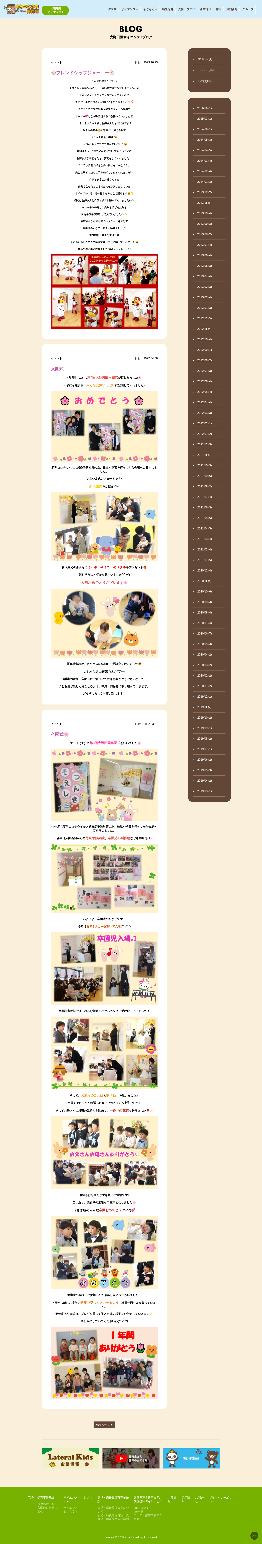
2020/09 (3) (204, 602)
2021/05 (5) (204, 517)
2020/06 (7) (204, 633)
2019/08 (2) (204, 738)
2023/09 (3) (204, 223)
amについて (141, 1507)
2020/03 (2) (204, 665)
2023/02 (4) (204, 297)
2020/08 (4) (204, 612)
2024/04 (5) (204, 150)
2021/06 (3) (204, 507)
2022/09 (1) (204, 349)
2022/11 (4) (204, 328)
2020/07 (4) (204, 623)
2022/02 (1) (204, 423)
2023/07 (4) (204, 244)
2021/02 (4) (204, 549)
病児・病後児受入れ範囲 (113, 1518)
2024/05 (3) (204, 139)
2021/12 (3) (204, 444)
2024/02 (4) (204, 171)
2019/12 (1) (204, 696)
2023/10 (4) (204, 213)
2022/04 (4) (204, 402)
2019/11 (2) (204, 707)
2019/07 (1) (204, 749)
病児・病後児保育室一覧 (113, 1515)
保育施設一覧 (46, 1504)
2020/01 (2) (204, 686)
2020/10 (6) (204, 591)
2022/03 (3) (204, 412)
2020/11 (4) (204, 581)
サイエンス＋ (129, 9)
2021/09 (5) (204, 475)
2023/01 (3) (204, 307)
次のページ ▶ (104, 1424)
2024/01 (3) (204, 181)
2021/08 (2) (204, 486)
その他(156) (204, 81)
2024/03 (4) (204, 160)
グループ (248, 9)
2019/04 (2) (204, 780)
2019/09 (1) (204, 728)
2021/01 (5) (204, 560)
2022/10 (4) (204, 339)
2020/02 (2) (204, 675)
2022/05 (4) (204, 391)
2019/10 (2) (204, 717)
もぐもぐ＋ (150, 9)
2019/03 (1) (204, 791)
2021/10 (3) (204, 465)
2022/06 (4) (204, 381)
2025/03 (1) (204, 118)
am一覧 (138, 1511)
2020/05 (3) (204, 644)
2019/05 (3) (204, 770)
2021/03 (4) (204, 538)
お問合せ (232, 9)
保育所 (112, 9)
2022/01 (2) (204, 433)
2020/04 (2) (204, 654)
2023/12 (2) (204, 192)
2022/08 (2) (204, 360)
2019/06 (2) (204, 759)
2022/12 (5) (204, 318)
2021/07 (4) (204, 496)
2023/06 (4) (204, 255)
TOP (31, 1497)
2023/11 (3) (204, 202)
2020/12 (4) (204, 570)
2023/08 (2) (204, 234)
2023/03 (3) (204, 286)
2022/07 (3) (204, 370)
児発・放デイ (186, 9)
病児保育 (167, 9)
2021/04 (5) (204, 528)
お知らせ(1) (204, 59)
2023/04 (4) (204, 276)
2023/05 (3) (204, 265)
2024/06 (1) (204, 129)
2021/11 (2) (204, 454)
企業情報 (205, 9)
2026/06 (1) (204, 108)
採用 (219, 9)
